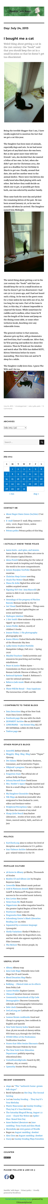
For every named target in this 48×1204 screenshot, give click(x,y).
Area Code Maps (13, 971)
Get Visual (10, 606)
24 (24, 484)
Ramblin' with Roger (11, 1190)
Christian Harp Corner (16, 576)
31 (24, 489)
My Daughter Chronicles (17, 793)
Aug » (36, 494)
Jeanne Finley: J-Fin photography (21, 632)
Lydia (34, 406)
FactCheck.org (12, 843)
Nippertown (11, 905)
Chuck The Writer (14, 580)
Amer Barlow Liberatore (17, 1122)
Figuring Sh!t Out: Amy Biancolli (21, 589)
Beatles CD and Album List (18, 879)
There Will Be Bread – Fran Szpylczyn (23, 689)
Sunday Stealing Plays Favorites (29, 1139)
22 (12, 484)
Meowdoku (11, 1129)
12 (36, 474)
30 (18, 489)
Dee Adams (11, 760)
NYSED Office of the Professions (21, 1037)
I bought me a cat (19, 38)
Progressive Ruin (14, 915)
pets (38, 406)
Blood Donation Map (15, 977)
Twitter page (12, 731)
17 (24, 479)
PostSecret (11, 912)
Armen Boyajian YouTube (17, 570)
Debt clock (11, 1007)
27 (41, 484)
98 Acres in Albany (14, 872)
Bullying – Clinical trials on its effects (23, 984)
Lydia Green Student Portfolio (20, 646)
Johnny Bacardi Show (16, 780)
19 (35, 479)
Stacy (8, 1139)
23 (18, 484)
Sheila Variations (14, 931)
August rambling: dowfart (27, 1132)
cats (30, 406)
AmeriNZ (10, 751)
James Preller (12, 626)
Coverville (10, 885)
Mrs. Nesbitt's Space (15, 784)
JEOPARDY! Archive (15, 721)
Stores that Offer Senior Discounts (22, 1043)
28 (6, 489)
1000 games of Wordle (30, 1129)
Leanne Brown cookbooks (18, 1017)
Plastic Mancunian (14, 1106)
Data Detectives (13, 711)
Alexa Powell (12, 560)
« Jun (11, 494)
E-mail (9, 521)
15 (12, 479)
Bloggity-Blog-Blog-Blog (18, 754)
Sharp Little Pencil (14, 813)
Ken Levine (11, 898)
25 (30, 484)
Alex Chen (10, 1135)
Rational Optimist (14, 675)
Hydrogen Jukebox (14, 616)
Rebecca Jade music (15, 682)
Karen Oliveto (12, 639)
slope (8, 1086)
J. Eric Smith (11, 619)
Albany (9, 967)
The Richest (11, 945)
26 (35, 484)
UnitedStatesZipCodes (16, 1060)
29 (12, 489)
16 (18, 479)
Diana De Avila (12, 583)
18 (30, 479)
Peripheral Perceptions (16, 807)
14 (7, 479)
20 (41, 479)
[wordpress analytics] (24, 1157)
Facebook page (13, 718)
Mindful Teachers (14, 656)
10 (24, 474)
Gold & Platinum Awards (17, 889)
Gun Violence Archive (16, 849)
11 (30, 474)
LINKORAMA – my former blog (20, 725)
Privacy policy (12, 530)
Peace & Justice (13, 665)
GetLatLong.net (13, 1010)
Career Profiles (13, 991)
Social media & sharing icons (18, 1199)
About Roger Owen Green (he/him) (22, 514)
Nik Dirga (10, 797)
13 (41, 474)
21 (7, 484)
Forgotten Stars (13, 774)
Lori (8, 1099)
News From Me (13, 902)
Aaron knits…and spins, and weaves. (22, 550)
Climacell (10, 994)
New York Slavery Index (17, 1027)
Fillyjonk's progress (15, 767)
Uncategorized (20, 406)
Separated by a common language (21, 925)
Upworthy (10, 1066)
